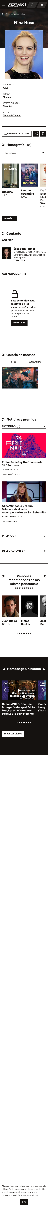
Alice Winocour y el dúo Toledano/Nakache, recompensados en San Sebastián (24, 509)
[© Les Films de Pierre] (20, 378)
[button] (34, 371)
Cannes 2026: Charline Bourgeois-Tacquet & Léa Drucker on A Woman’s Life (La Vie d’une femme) (18, 709)
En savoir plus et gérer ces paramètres (20, 1195)
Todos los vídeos (13, 734)
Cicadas (7, 192)
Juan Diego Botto (9, 622)
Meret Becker (25, 622)
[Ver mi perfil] (42, 5)
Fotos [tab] (13, 362)
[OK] (24, 1201)
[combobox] (24, 153)
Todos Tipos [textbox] (10, 153)
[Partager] (36, 134)
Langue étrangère (27, 192)
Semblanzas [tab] (35, 362)
